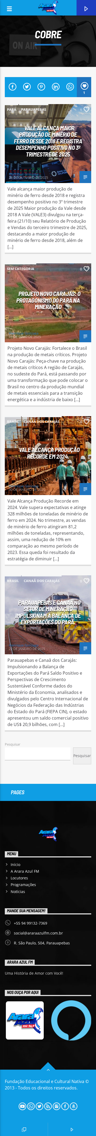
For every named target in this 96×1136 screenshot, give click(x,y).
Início (15, 864)
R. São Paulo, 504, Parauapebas (42, 942)
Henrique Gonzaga (23, 174)
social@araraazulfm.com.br (38, 933)
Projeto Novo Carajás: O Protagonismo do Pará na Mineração (48, 300)
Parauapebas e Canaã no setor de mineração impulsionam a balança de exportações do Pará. (48, 612)
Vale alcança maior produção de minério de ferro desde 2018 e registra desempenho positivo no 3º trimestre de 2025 (48, 141)
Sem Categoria (20, 268)
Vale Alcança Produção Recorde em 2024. (49, 453)
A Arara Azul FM (25, 871)
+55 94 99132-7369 (30, 923)
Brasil (13, 421)
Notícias (18, 891)
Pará (11, 109)
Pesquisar (12, 744)
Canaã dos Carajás (41, 421)
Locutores (19, 877)
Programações (23, 884)
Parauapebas (33, 109)
